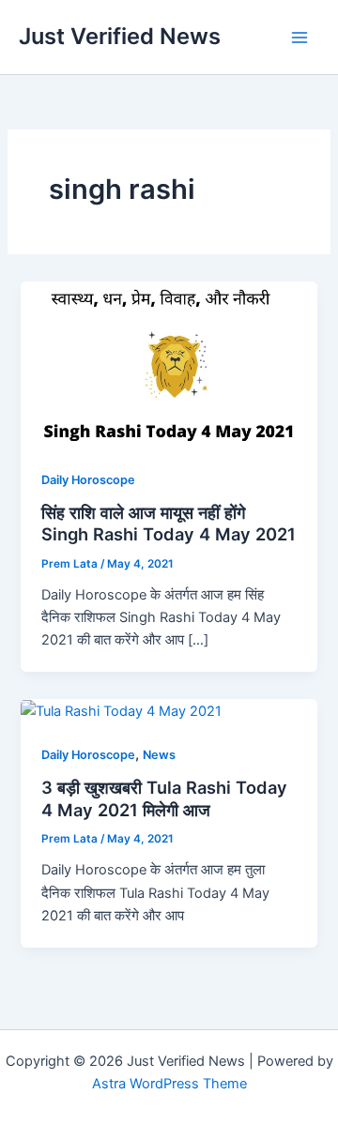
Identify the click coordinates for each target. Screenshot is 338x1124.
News (159, 755)
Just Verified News (120, 36)
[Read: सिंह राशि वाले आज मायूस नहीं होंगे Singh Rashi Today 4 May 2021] (168, 364)
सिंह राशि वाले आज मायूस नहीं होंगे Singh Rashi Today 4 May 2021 (168, 523)
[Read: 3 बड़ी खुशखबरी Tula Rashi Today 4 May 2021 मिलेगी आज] (121, 710)
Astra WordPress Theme (169, 1083)
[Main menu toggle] (299, 37)
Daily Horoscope (88, 480)
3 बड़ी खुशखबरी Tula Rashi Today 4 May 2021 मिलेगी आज (164, 798)
